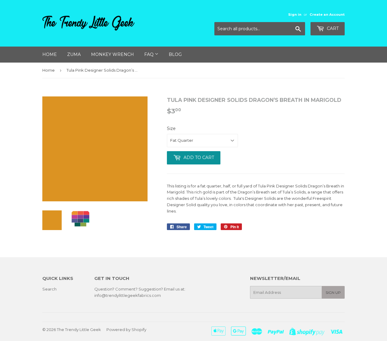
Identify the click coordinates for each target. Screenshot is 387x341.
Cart (332, 28)
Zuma (74, 54)
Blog (175, 54)
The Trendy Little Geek (79, 329)
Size (171, 128)
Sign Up (333, 292)
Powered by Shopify (126, 329)
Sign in (294, 14)
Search (49, 289)
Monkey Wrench (112, 54)
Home (49, 54)
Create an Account (327, 14)
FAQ (149, 54)
